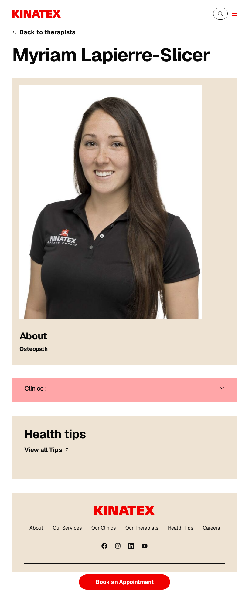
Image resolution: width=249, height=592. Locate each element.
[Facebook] (104, 545)
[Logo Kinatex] (36, 14)
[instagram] (117, 545)
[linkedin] (131, 545)
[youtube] (144, 545)
